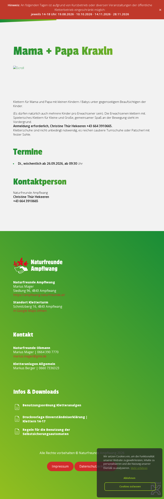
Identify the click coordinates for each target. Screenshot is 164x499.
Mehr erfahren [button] (139, 468)
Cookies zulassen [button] (130, 486)
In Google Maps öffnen (30, 311)
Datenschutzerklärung (95, 466)
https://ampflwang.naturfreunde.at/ (39, 295)
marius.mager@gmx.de (29, 356)
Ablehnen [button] (129, 478)
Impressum (60, 466)
